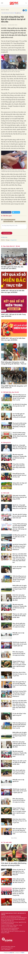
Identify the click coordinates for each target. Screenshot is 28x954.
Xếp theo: (3, 240)
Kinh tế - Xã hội (5, 9)
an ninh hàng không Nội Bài (9, 219)
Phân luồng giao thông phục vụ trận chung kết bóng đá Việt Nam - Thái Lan (13, 363)
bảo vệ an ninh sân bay (8, 221)
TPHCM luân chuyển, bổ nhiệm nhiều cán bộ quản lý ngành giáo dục (20, 644)
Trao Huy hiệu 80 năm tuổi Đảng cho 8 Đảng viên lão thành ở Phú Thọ (20, 900)
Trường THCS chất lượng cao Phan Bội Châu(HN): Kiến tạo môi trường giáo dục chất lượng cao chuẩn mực (20, 527)
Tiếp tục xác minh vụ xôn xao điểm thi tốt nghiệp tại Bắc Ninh (19, 615)
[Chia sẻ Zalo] (26, 10)
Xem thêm (14, 838)
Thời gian (8, 240)
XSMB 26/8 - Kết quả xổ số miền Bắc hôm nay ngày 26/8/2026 (12, 291)
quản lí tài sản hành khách (20, 221)
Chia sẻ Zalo (16, 212)
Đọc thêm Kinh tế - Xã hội (11, 246)
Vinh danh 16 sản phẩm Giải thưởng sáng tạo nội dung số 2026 (20, 497)
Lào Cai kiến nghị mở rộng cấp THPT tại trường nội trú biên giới (19, 415)
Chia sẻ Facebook (7, 212)
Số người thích (14, 240)
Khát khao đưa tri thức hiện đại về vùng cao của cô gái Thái (20, 674)
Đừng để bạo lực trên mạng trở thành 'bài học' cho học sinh (20, 475)
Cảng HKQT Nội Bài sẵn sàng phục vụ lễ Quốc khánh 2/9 (14, 386)
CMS (11, 952)
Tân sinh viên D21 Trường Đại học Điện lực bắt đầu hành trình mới (20, 516)
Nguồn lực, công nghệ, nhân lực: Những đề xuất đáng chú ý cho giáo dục (20, 446)
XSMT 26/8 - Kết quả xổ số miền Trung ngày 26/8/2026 (13, 315)
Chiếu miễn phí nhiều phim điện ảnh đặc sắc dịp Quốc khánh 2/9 (19, 880)
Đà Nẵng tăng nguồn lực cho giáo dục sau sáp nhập (19, 536)
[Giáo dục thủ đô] (14, 3)
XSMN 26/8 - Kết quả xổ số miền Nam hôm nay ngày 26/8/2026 (13, 339)
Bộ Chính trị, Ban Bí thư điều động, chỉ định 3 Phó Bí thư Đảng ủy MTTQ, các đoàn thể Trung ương (19, 892)
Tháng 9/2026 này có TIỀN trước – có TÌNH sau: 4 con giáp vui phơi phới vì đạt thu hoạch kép (19, 664)
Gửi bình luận (6, 233)
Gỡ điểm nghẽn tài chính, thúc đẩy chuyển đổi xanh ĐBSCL (12, 267)
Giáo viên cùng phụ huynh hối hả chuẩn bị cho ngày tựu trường (19, 653)
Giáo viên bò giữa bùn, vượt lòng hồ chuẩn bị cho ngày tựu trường (19, 625)
